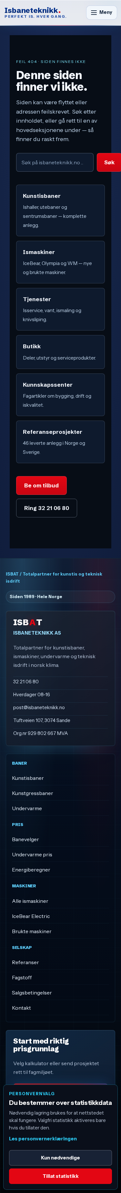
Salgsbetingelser (32, 992)
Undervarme (27, 808)
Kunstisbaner (28, 778)
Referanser (25, 962)
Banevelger (25, 839)
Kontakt (21, 1007)
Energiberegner (31, 869)
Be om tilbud (41, 485)
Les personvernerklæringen (43, 1139)
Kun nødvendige (60, 1158)
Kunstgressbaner (32, 793)
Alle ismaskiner (30, 901)
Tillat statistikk (61, 1176)
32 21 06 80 (26, 681)
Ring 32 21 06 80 (46, 508)
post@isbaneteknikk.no (39, 707)
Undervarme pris (32, 854)
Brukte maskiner (32, 931)
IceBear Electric (31, 916)
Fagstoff (22, 977)
